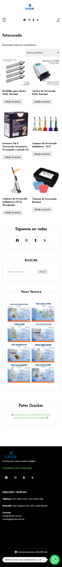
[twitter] (38, 20)
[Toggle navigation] (4, 20)
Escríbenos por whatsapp (17, 468)
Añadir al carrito (13, 101)
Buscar (42, 272)
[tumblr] (33, 20)
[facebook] (24, 20)
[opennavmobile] (58, 20)
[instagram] (29, 20)
